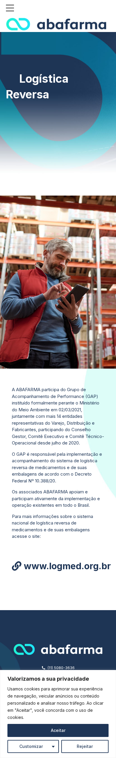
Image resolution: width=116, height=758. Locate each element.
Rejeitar (85, 746)
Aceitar (58, 730)
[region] (58, 714)
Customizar (31, 746)
